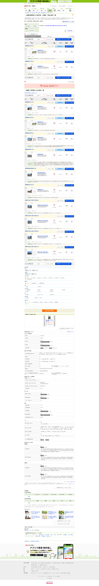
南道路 (52, 289)
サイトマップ (54, 576)
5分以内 (39, 277)
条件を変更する (31, 30)
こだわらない (29, 302)
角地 (39, 289)
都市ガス (52, 291)
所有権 (27, 294)
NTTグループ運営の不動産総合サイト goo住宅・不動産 (32, 3)
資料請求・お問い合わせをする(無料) (64, 39)
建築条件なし (34, 283)
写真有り (27, 297)
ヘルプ (47, 576)
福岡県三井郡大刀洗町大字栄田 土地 (31, 246)
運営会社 (58, 576)
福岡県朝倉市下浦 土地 (29, 61)
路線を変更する (28, 26)
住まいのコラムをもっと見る (64, 523)
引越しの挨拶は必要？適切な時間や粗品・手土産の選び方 (69, 517)
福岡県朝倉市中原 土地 (29, 45)
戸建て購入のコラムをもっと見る (64, 520)
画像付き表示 (49, 36)
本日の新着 (35, 302)
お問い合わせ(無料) (70, 46)
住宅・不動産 (71, 534)
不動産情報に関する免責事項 (35, 541)
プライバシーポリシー (42, 576)
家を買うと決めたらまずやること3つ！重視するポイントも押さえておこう (35, 512)
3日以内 (46, 302)
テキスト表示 (33, 36)
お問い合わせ (50, 576)
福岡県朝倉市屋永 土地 (29, 149)
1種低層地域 (28, 289)
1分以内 (33, 277)
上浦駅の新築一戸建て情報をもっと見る (66, 328)
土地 (52, 534)
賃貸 (55, 534)
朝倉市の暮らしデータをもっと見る (64, 487)
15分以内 (56, 277)
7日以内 (51, 302)
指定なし (28, 277)
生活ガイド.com (72, 481)
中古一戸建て (47, 534)
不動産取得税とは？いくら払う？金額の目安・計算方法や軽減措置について (52, 512)
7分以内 (45, 277)
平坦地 (27, 291)
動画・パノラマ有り (39, 297)
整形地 (64, 289)
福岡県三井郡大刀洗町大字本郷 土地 (31, 200)
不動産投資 (65, 534)
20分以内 (62, 277)
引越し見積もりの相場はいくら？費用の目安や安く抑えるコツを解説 (52, 517)
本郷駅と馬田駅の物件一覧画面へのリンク (30, 92)
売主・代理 (40, 294)
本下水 (40, 291)
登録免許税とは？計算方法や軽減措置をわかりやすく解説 (69, 512)
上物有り (40, 286)
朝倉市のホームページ (71, 331)
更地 (27, 286)
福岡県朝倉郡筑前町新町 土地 (30, 168)
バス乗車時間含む (29, 279)
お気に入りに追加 (50, 39)
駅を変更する (35, 26)
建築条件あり (42, 283)
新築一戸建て (41, 534)
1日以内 (41, 302)
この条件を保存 (69, 30)
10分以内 (50, 277)
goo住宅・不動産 (26, 562)
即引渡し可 (52, 294)
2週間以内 (56, 302)
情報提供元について (27, 541)
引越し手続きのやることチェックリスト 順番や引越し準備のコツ (35, 517)
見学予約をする (60, 46)
